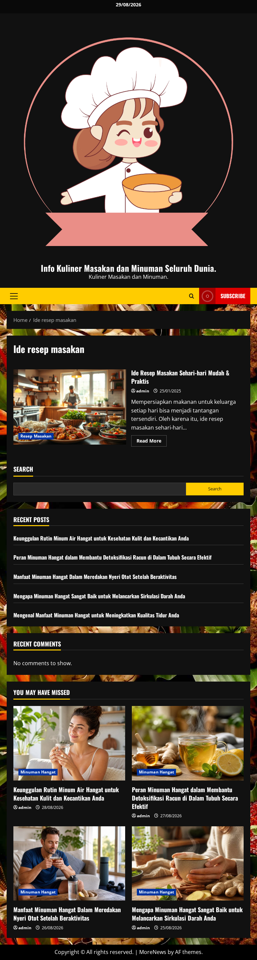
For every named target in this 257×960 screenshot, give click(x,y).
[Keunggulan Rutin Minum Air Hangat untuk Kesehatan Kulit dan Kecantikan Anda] (69, 743)
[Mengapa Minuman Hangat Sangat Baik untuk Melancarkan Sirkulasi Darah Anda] (188, 863)
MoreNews (152, 952)
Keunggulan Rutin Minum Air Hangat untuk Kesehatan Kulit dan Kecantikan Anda (101, 538)
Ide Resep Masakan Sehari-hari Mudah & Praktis (69, 406)
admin (142, 391)
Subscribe (233, 296)
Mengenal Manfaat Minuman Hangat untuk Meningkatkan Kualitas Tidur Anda (96, 615)
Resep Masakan (36, 436)
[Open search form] (191, 296)
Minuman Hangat (38, 772)
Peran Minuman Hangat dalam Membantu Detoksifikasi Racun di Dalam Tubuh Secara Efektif (112, 557)
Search (23, 469)
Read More (152, 442)
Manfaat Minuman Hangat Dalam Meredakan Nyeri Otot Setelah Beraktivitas (95, 577)
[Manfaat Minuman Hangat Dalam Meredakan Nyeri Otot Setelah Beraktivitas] (69, 863)
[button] (14, 296)
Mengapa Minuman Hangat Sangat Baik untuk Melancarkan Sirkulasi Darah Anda (99, 596)
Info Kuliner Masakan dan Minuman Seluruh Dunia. (128, 268)
